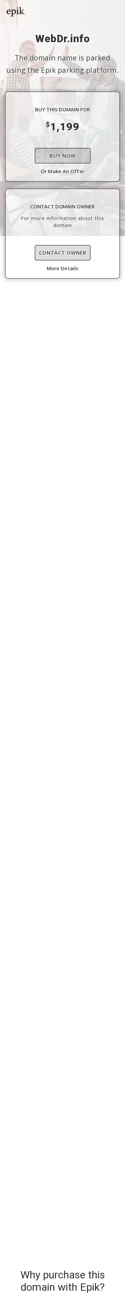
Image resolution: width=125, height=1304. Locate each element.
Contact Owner (62, 252)
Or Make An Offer (62, 171)
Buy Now (63, 155)
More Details (62, 268)
